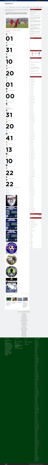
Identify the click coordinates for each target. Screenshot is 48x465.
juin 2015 (32, 199)
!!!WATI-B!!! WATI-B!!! (27, 344)
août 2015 (32, 196)
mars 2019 (32, 130)
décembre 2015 (32, 190)
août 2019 (32, 122)
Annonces (37, 7)
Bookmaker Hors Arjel (24, 333)
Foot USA (17, 7)
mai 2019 (32, 127)
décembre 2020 (36, 358)
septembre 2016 (32, 176)
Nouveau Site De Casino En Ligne (24, 328)
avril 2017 (32, 165)
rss (6, 464)
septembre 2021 (32, 84)
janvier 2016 (32, 188)
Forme (6, 346)
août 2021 (36, 347)
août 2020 (32, 104)
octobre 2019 (32, 119)
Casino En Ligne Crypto (24, 331)
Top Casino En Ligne (24, 319)
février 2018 (32, 150)
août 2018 (36, 397)
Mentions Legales (12, 0)
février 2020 (32, 113)
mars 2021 (32, 93)
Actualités (11, 9)
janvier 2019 (32, 133)
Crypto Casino (24, 313)
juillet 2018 (32, 142)
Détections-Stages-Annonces (8, 343)
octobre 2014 (32, 211)
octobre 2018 (36, 394)
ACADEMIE (23, 7)
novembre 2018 (32, 136)
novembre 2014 (36, 459)
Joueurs (34, 7)
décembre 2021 (32, 79)
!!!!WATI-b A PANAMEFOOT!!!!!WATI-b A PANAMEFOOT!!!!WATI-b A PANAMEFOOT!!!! (19, 346)
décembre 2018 (36, 391)
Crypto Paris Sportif (33, 221)
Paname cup (15, 0)
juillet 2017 (36, 415)
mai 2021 (32, 90)
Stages (31, 244)
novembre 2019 (36, 376)
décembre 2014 (32, 208)
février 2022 (36, 340)
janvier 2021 (32, 96)
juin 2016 (36, 433)
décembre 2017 (32, 153)
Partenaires (28, 7)
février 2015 (32, 205)
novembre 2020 (32, 99)
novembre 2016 (32, 173)
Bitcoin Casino (32, 227)
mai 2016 (32, 182)
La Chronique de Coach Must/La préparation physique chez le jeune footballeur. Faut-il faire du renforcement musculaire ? (35, 11)
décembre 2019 (32, 116)
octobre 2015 (32, 193)
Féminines (9, 346)
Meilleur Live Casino (24, 321)
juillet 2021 (32, 87)
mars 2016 (32, 185)
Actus (7, 7)
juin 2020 (32, 107)
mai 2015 (36, 451)
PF (5, 7)
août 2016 (36, 430)
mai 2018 (32, 145)
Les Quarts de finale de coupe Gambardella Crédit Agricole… (14, 303)
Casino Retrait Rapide (24, 325)
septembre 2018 (32, 139)
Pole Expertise (6, 353)
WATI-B (31, 59)
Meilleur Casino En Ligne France (34, 224)
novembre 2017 (36, 409)
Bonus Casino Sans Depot (24, 318)
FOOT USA (8, 0)
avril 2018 (32, 147)
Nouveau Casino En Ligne (24, 327)
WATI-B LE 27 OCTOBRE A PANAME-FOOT (35, 62)
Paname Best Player (12, 7)
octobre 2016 (36, 427)
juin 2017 (32, 162)
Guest (20, 7)
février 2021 (36, 355)
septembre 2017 (36, 412)
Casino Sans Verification (24, 316)
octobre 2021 (36, 344)
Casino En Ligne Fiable (24, 336)
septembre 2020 (32, 102)
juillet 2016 (32, 179)
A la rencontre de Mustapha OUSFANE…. (36, 15)
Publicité (41, 7)
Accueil (5, 0)
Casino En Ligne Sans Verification (24, 324)
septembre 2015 (36, 445)
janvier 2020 (36, 373)
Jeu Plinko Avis (24, 315)
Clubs (31, 7)
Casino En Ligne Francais (24, 322)
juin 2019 (36, 383)
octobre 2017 (32, 156)
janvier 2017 (32, 170)
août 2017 (32, 159)
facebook (5, 464)
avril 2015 (32, 202)
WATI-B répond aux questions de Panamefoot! (35, 73)
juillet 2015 (36, 448)
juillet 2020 (36, 365)
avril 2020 (32, 110)
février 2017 (32, 168)
